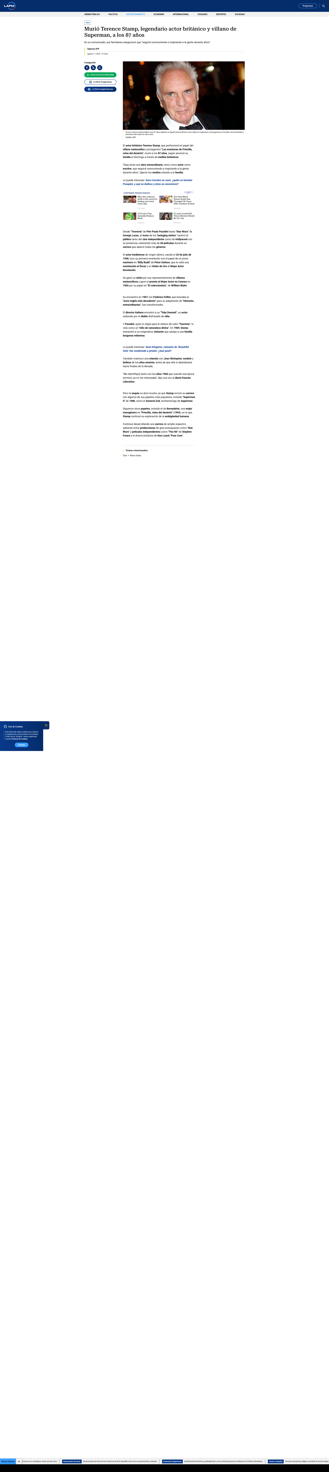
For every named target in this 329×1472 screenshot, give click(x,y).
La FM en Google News (102, 82)
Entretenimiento (135, 14)
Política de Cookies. (20, 739)
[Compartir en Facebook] (86, 67)
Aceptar (21, 745)
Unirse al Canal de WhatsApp (102, 75)
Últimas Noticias (8, 1461)
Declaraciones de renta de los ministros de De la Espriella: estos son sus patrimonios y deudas (60, 1461)
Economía (159, 14)
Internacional (181, 14)
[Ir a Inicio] (9, 6)
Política (113, 14)
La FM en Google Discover (102, 89)
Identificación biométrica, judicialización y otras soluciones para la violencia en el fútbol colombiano (164, 1461)
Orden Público (92, 14)
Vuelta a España (216, 1461)
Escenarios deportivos (113, 1461)
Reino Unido (135, 455)
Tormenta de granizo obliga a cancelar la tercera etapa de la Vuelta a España (255, 1461)
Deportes (221, 14)
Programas (308, 6)
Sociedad (240, 14)
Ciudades (202, 14)
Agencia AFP (93, 49)
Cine (125, 455)
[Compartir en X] (93, 67)
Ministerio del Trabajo (302, 1461)
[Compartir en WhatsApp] (99, 67)
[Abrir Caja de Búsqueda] (323, 6)
